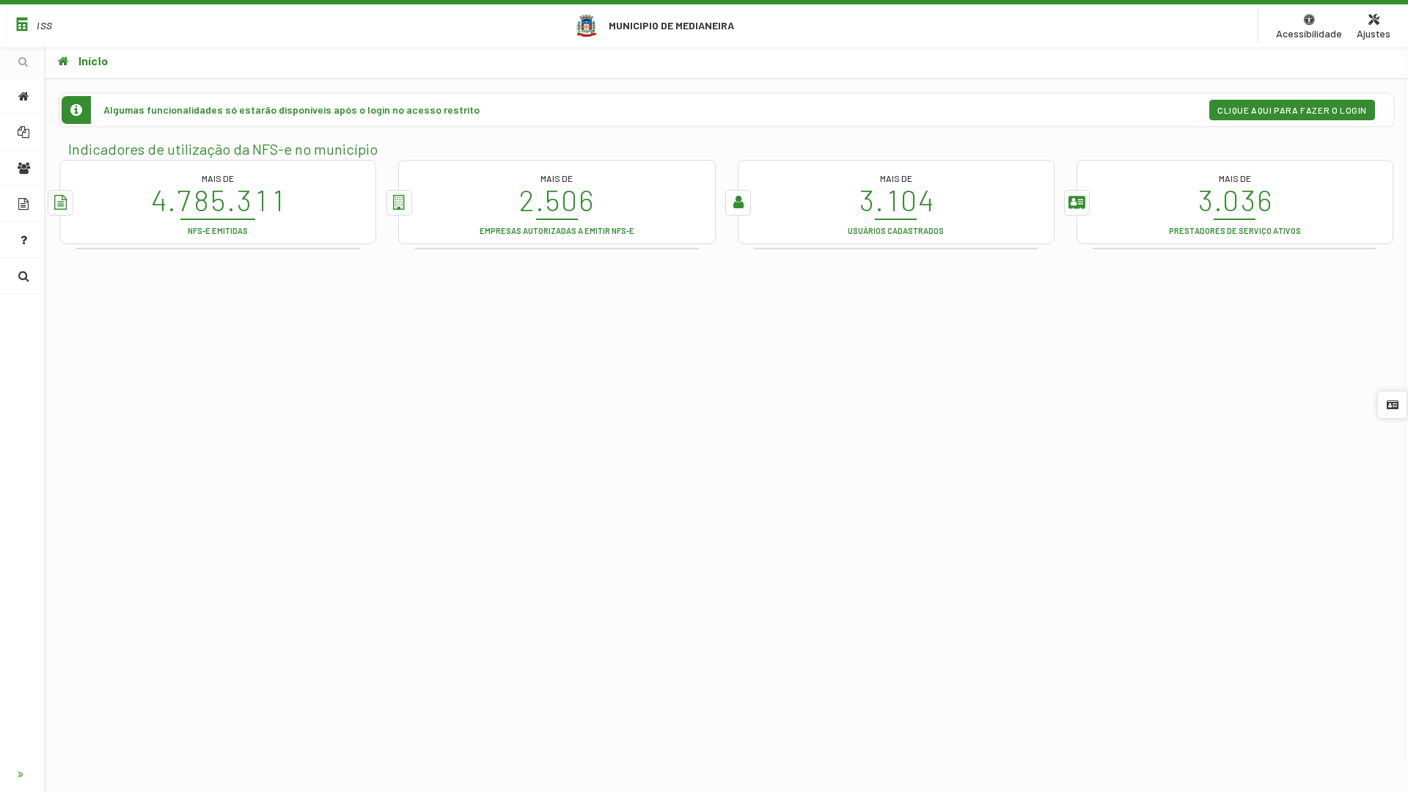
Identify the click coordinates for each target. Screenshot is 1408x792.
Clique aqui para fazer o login (1292, 110)
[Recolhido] (22, 774)
